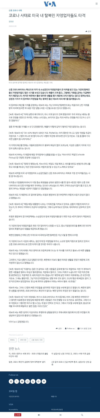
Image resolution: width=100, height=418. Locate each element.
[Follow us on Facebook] (11, 381)
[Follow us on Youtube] (22, 381)
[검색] (82, 415)
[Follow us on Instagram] (27, 381)
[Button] (88, 31)
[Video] (39, 415)
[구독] (44, 381)
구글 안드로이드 (14, 396)
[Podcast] (38, 381)
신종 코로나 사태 (15, 10)
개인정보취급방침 (57, 409)
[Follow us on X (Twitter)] (16, 381)
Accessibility (13, 409)
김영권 (11, 22)
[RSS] (33, 381)
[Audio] (60, 415)
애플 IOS (54, 396)
